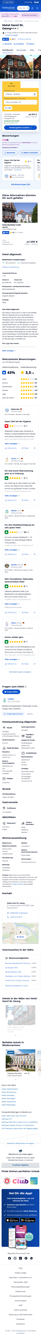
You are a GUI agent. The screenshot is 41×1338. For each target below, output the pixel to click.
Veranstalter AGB (20, 1282)
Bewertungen (21, 50)
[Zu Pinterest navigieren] (26, 1258)
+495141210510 (16, 917)
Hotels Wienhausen (9, 1092)
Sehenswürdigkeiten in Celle (16, 986)
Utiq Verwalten (20, 1301)
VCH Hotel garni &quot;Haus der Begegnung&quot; (20, 1128)
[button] (16, 67)
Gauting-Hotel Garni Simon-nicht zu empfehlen (20, 1122)
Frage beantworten (15, 714)
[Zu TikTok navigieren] (20, 1258)
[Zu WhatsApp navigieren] (31, 1258)
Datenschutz (20, 1291)
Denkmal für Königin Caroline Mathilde (18, 980)
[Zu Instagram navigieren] (15, 1258)
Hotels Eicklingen (8, 1095)
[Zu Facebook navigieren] (9, 1258)
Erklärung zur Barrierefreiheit (20, 1315)
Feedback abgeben (20, 1165)
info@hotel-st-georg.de (18, 913)
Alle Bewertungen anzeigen (19, 672)
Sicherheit (21, 1319)
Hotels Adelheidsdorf (10, 1089)
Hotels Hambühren (9, 1102)
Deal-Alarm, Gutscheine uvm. (20, 1278)
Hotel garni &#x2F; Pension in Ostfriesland (18, 1125)
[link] (32, 8)
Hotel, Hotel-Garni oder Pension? (14, 1116)
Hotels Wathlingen (9, 1105)
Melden (30, 714)
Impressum (20, 1324)
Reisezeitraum (9, 91)
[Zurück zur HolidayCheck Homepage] (8, 8)
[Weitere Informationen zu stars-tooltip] (18, 28)
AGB (20, 1305)
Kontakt (27, 2)
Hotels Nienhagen (8, 1098)
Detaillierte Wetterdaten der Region (20, 1143)
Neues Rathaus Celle (13, 972)
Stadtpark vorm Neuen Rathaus (17, 976)
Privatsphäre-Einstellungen (20, 1296)
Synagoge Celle (11, 968)
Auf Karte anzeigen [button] (11, 35)
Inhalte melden (21, 1273)
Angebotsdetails (17, 884)
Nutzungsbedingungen (20, 1287)
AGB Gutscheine (20, 1310)
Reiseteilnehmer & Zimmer (14, 99)
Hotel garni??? (7, 1119)
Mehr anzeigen (8, 351)
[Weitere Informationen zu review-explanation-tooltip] (30, 39)
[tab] (11, 84)
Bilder (32, 50)
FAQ (20, 1268)
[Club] (15, 16)
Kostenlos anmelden (29, 15)
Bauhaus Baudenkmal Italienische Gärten (18, 963)
